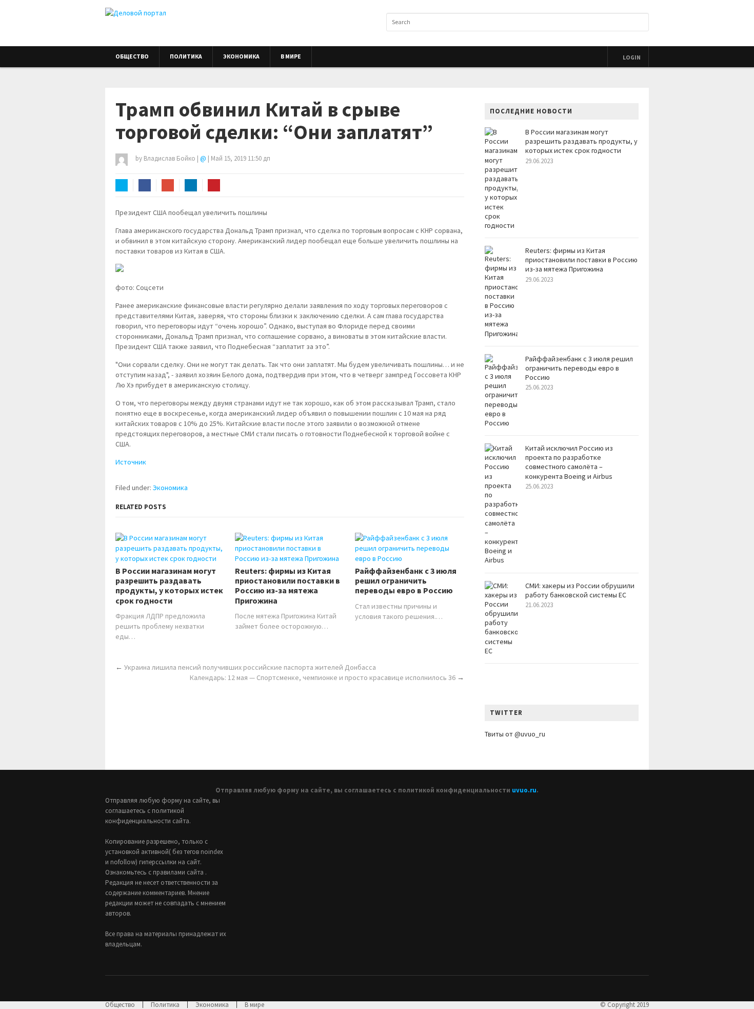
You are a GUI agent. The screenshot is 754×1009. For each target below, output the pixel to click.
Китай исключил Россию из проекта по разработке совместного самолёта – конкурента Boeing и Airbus (569, 462)
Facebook (144, 185)
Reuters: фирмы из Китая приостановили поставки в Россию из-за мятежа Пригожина (287, 586)
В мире (291, 56)
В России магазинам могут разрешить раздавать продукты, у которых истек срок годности (169, 586)
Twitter (121, 185)
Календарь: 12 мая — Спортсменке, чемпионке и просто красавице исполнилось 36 (322, 677)
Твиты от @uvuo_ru (515, 734)
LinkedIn (191, 185)
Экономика (241, 56)
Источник (130, 462)
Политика (186, 56)
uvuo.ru (524, 790)
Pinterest (214, 185)
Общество (132, 56)
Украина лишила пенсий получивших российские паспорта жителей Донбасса (250, 667)
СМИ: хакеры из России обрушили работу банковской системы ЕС (579, 590)
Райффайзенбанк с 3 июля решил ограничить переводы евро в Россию (406, 580)
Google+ (168, 185)
